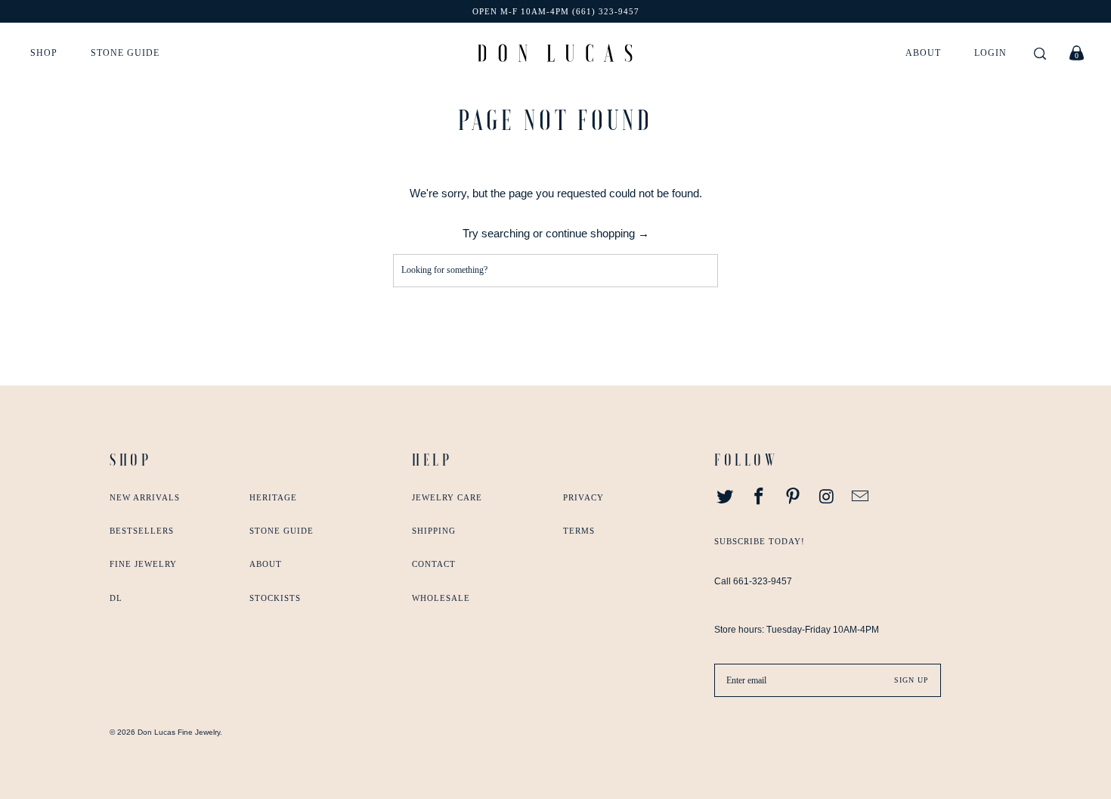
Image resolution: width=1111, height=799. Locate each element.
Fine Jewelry (143, 563)
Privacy (583, 497)
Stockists (275, 597)
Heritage (273, 497)
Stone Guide (125, 53)
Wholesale (441, 597)
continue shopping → (597, 233)
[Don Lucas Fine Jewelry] (555, 53)
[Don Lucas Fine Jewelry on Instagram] (826, 497)
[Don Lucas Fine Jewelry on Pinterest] (792, 497)
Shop (43, 53)
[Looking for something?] (1040, 55)
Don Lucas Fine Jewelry (179, 732)
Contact (434, 563)
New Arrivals (145, 497)
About (923, 53)
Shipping (434, 530)
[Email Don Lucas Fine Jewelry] (860, 497)
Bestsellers (142, 530)
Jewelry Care (447, 497)
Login (990, 53)
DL (116, 597)
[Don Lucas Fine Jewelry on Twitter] (725, 497)
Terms (579, 530)
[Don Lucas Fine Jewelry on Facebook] (759, 497)
